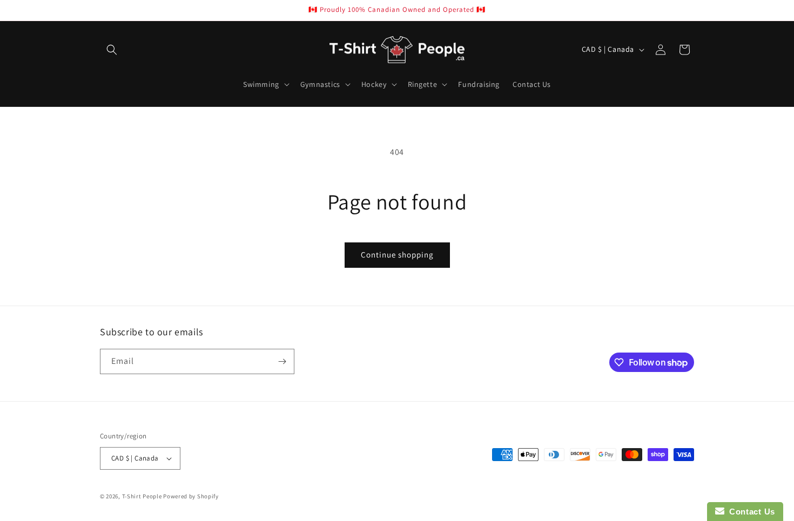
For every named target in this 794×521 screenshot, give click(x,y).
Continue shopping (397, 254)
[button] (112, 50)
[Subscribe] (282, 361)
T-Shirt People (142, 496)
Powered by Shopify (191, 496)
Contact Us (749, 511)
